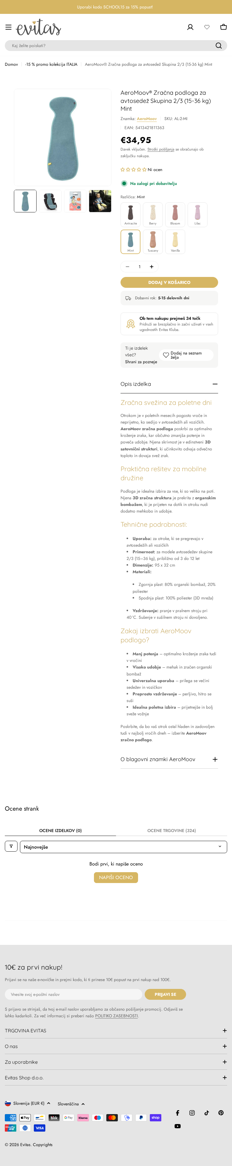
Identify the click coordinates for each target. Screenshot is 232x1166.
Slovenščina (68, 1104)
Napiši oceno (116, 877)
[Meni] (8, 27)
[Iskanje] (218, 45)
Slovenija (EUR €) (28, 1103)
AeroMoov (147, 119)
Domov (11, 64)
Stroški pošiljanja (160, 149)
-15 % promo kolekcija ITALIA (51, 64)
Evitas (25, 1145)
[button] (134, 170)
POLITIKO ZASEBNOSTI (116, 1016)
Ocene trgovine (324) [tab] (171, 831)
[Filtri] (11, 846)
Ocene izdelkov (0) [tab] (60, 831)
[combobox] (116, 45)
